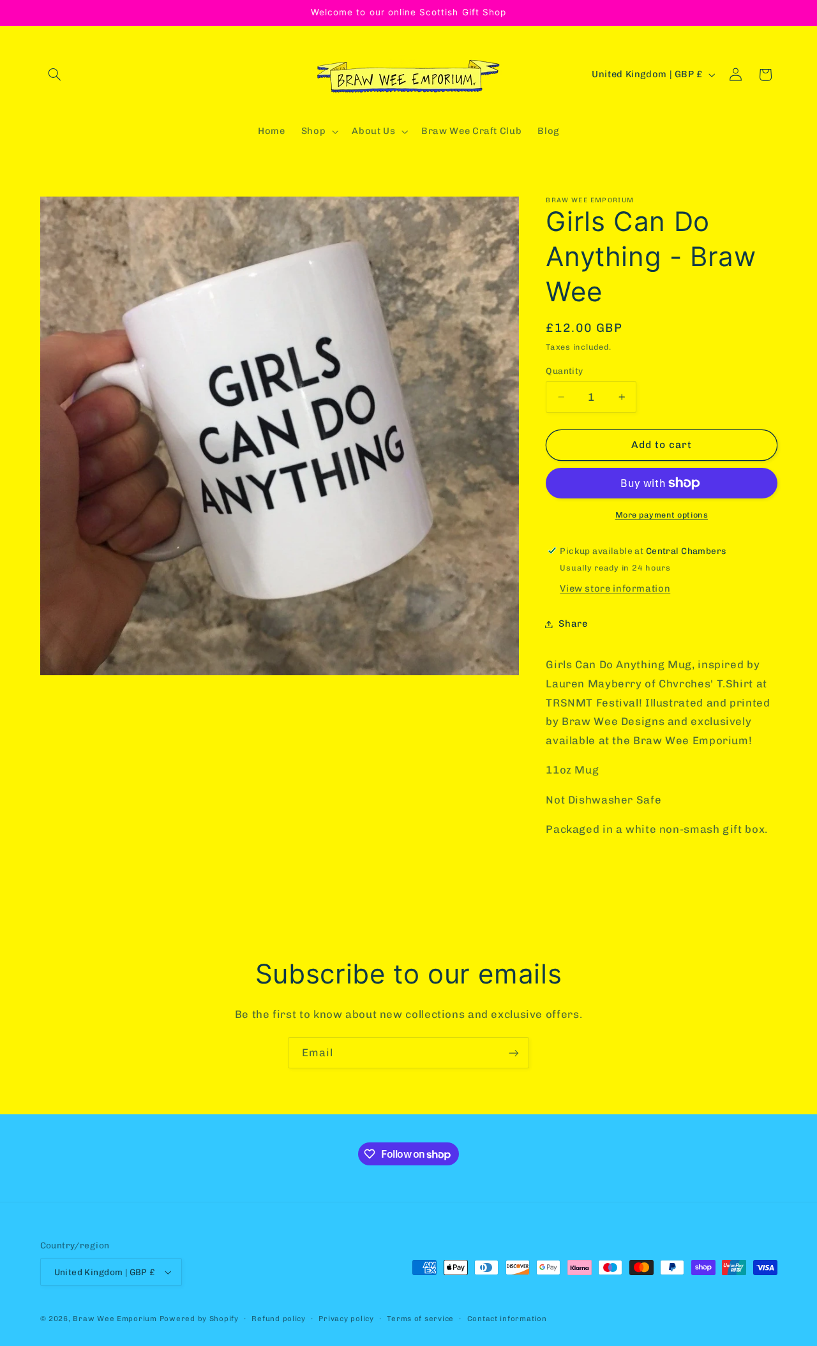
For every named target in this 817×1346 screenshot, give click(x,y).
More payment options (661, 515)
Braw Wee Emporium (116, 1318)
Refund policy (278, 1318)
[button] (55, 74)
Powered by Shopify (199, 1318)
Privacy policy (346, 1318)
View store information (615, 588)
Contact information (507, 1318)
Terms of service (420, 1318)
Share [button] (572, 623)
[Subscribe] (513, 1052)
